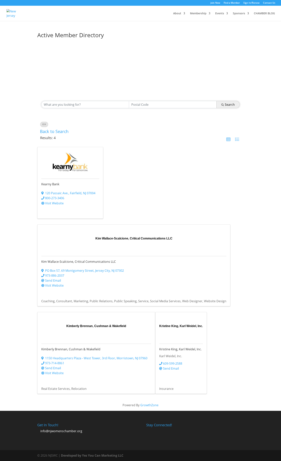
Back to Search (54, 131)
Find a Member (232, 3)
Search (230, 104)
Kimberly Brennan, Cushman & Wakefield (70, 349)
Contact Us (269, 3)
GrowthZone (149, 405)
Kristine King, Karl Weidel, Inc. (180, 349)
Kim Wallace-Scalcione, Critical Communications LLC (78, 262)
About (177, 13)
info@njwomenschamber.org (61, 431)
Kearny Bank (50, 184)
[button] (228, 139)
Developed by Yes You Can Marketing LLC (92, 455)
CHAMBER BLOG (264, 13)
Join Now (215, 3)
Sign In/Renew (251, 3)
